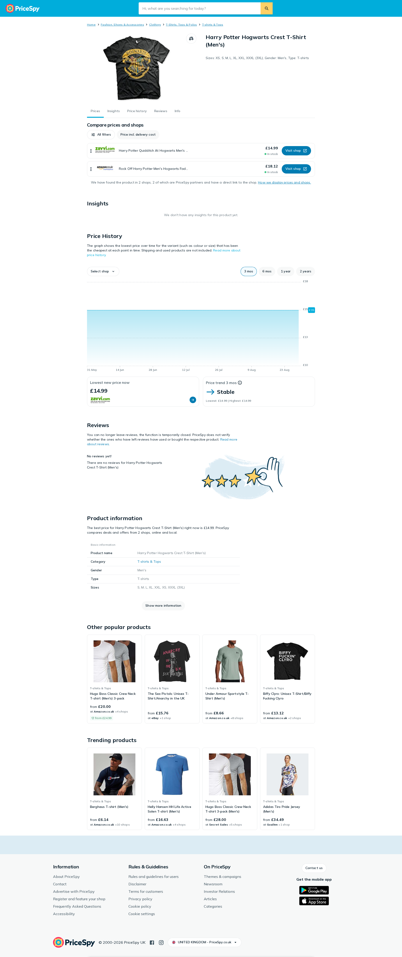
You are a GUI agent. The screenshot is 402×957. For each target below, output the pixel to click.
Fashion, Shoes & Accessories (122, 24)
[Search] (267, 8)
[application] (201, 326)
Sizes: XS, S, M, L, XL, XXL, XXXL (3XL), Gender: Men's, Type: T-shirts (257, 58)
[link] (114, 679)
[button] (101, 134)
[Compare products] (191, 38)
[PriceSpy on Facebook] (152, 942)
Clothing (155, 24)
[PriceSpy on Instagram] (161, 942)
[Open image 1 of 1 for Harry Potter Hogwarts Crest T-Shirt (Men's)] (136, 68)
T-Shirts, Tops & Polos (181, 24)
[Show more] (91, 150)
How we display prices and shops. (284, 182)
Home (91, 24)
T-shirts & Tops (212, 24)
